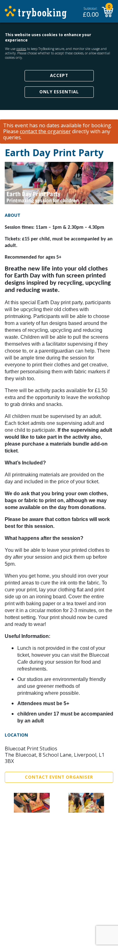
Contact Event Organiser (59, 777)
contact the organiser (45, 131)
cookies (21, 49)
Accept (59, 75)
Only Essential (59, 92)
